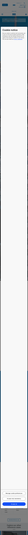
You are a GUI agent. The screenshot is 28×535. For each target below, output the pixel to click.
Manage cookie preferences (14, 493)
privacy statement (18, 39)
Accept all (14, 504)
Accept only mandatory (14, 498)
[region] (14, 267)
